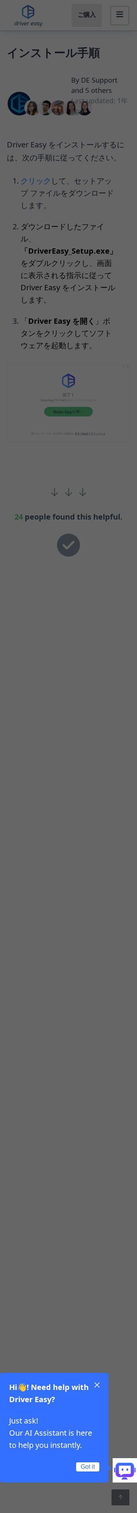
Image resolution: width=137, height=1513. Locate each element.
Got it (88, 1466)
